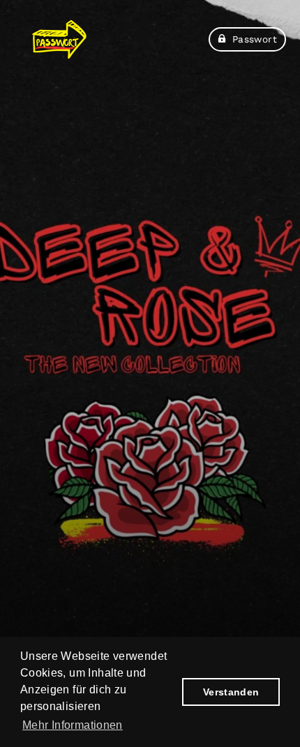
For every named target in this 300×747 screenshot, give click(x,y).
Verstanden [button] (231, 692)
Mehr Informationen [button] (72, 725)
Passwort (254, 39)
